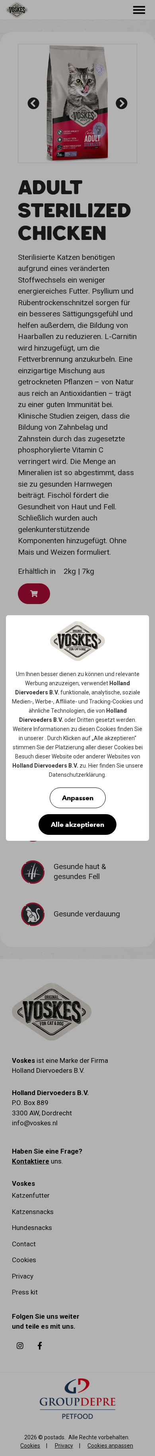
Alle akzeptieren (77, 824)
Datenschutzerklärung (77, 775)
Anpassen (77, 798)
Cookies (122, 701)
